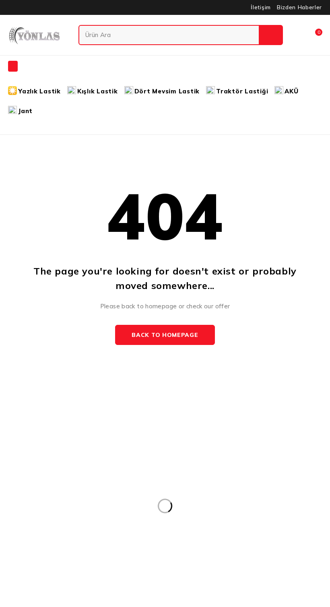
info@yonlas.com (30, 485)
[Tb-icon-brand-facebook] (10, 534)
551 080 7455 (46, 497)
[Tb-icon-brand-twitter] (28, 534)
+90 (13, 497)
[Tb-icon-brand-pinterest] (65, 534)
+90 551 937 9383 (38, 514)
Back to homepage (165, 335)
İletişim (260, 7)
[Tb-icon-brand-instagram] (47, 534)
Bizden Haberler (299, 7)
